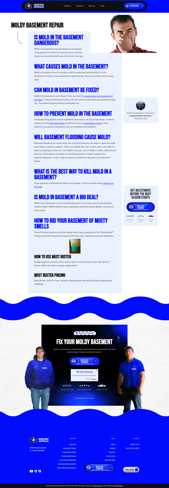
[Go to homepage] (39, 440)
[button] (68, 6)
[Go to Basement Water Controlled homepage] (34, 6)
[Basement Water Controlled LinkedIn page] (36, 471)
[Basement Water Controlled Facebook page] (40, 471)
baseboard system (93, 123)
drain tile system (57, 123)
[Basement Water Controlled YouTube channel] (31, 471)
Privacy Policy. (98, 486)
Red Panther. (119, 486)
